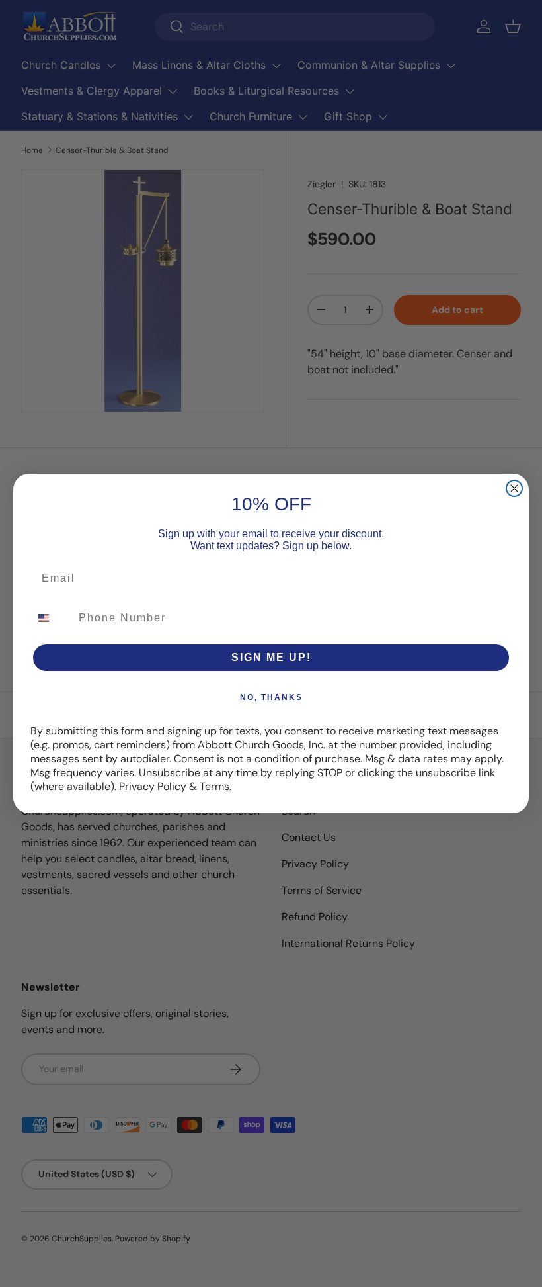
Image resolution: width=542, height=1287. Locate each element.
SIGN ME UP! (271, 657)
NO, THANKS (271, 697)
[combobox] (51, 618)
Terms (214, 786)
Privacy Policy (152, 786)
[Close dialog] (514, 488)
